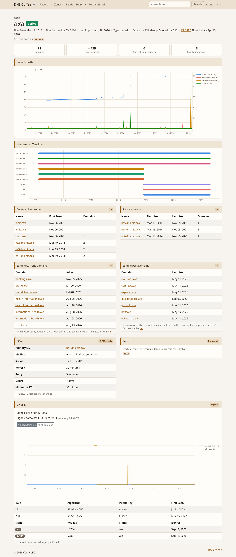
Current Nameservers (30, 209)
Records (128, 341)
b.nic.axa (20, 223)
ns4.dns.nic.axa (130, 229)
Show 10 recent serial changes (35, 393)
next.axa (126, 312)
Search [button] (80, 4)
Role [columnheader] (18, 503)
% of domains (45, 424)
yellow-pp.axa (129, 318)
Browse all (213, 341)
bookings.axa (23, 279)
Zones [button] (58, 4)
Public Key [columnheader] (125, 503)
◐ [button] (218, 4)
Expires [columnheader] (175, 522)
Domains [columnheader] (89, 216)
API (104, 4)
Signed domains (27, 424)
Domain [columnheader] (20, 272)
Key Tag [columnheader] (72, 522)
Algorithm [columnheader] (74, 503)
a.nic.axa (20, 229)
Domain (39, 39)
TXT (126, 353)
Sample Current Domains (32, 265)
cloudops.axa (129, 279)
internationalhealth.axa (29, 318)
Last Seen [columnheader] (178, 216)
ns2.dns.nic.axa (24, 242)
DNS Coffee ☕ (25, 4)
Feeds (69, 4)
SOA (19, 341)
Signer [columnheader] (123, 522)
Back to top (215, 550)
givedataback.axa (131, 299)
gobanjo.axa (128, 305)
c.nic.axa (20, 236)
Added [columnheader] (70, 272)
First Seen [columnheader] (55, 216)
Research (94, 4)
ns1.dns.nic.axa (24, 256)
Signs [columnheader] (18, 522)
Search (198, 4)
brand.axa (21, 285)
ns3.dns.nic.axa (24, 249)
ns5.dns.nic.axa (130, 223)
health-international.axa (29, 299)
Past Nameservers (134, 209)
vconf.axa (21, 325)
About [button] (209, 4)
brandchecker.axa (26, 292)
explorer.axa (128, 292)
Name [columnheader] (19, 216)
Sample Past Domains (136, 265)
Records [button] (45, 4)
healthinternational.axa (29, 305)
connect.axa (128, 285)
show (124, 509)
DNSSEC (186, 30)
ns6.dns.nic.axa (130, 236)
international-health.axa (29, 312)
